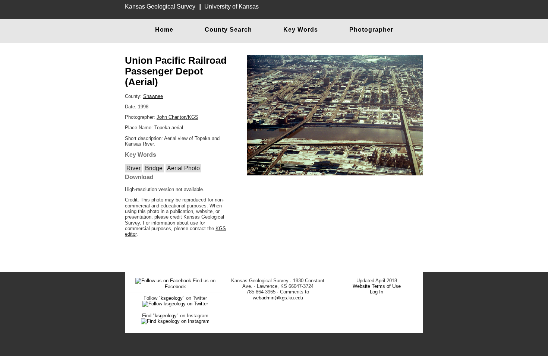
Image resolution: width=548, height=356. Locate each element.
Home (164, 29)
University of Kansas (231, 6)
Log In (376, 292)
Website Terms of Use (377, 286)
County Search (228, 29)
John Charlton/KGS (177, 117)
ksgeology (172, 298)
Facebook (175, 286)
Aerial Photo (183, 168)
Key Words (300, 29)
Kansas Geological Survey (160, 6)
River (133, 168)
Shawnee (153, 96)
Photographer (371, 29)
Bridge (154, 168)
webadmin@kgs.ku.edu (278, 298)
